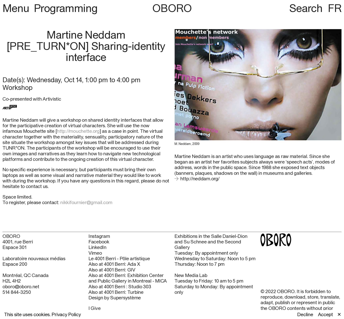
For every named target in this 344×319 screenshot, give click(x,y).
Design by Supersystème (115, 297)
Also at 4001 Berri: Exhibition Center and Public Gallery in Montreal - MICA (128, 278)
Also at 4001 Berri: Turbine (116, 292)
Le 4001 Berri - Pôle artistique (119, 258)
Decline (305, 314)
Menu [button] (17, 8)
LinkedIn (97, 247)
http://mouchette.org (78, 131)
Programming (65, 8)
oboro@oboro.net (21, 286)
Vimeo (95, 253)
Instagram (99, 236)
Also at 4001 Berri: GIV (112, 270)
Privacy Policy (66, 314)
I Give (95, 308)
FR (334, 8)
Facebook (99, 241)
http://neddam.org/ (199, 178)
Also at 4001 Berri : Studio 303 (120, 286)
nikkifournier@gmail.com (86, 202)
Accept (325, 314)
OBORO (172, 8)
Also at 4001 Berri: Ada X (114, 264)
